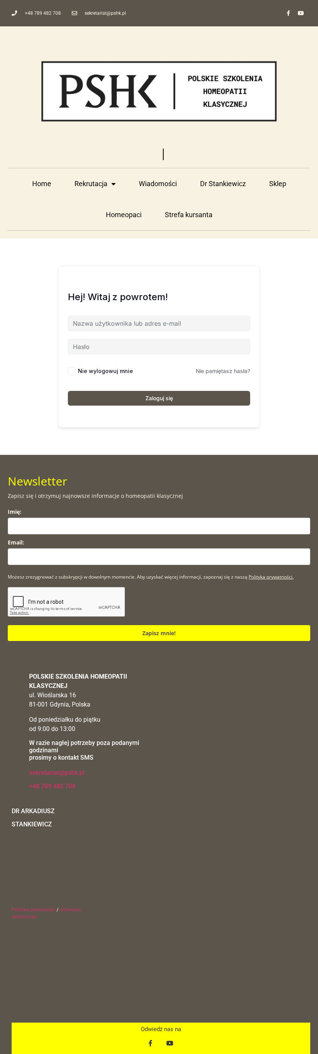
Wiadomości (158, 184)
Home (41, 184)
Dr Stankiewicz (223, 184)
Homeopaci (124, 215)
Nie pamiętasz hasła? (223, 371)
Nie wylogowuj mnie (105, 371)
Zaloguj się (159, 398)
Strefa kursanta (189, 215)
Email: (16, 542)
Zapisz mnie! (159, 633)
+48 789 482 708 (52, 786)
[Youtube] (301, 13)
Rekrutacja (90, 184)
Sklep (277, 184)
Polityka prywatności (33, 909)
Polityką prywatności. (271, 577)
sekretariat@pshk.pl (57, 772)
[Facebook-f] (288, 13)
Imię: (14, 511)
